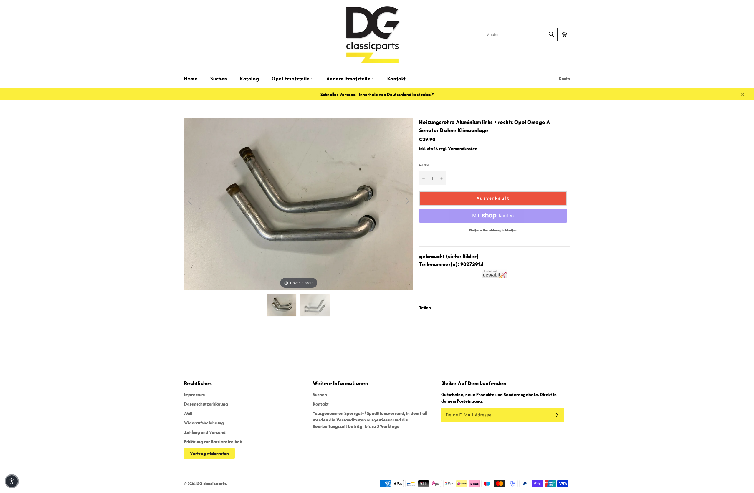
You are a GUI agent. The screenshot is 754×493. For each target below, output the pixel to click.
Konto (564, 78)
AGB (188, 413)
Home (191, 78)
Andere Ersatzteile (349, 78)
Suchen (218, 78)
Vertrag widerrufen (209, 453)
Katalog (249, 78)
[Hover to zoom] (298, 203)
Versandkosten (462, 148)
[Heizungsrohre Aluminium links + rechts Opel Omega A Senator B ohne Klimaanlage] (282, 305)
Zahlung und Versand (205, 432)
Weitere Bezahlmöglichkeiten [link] (493, 230)
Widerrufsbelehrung (204, 423)
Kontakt (396, 78)
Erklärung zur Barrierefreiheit (213, 441)
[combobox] (521, 34)
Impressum (194, 394)
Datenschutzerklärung (206, 404)
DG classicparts (211, 483)
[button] (12, 481)
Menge (424, 165)
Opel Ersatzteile (291, 78)
